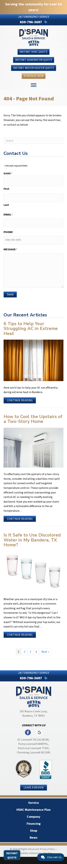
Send (10, 294)
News (33, 837)
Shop (33, 830)
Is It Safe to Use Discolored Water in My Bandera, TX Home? (32, 540)
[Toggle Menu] (33, 85)
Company (33, 817)
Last (6, 205)
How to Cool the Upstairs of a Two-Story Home (33, 419)
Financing (34, 823)
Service (33, 803)
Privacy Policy (47, 849)
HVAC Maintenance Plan (33, 810)
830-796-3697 (31, 22)
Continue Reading (20, 400)
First (6, 189)
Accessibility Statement (27, 853)
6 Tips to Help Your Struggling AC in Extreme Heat (31, 329)
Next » (45, 652)
